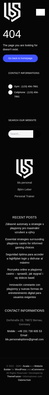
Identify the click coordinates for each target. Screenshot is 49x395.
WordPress (20, 369)
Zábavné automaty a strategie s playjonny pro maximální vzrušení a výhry (24, 228)
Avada (26, 366)
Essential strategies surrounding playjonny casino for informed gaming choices (24, 243)
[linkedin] (33, 206)
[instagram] (18, 103)
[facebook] (9, 103)
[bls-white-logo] (12, 4)
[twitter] (13, 103)
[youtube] (29, 206)
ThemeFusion (14, 376)
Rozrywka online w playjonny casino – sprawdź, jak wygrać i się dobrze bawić (24, 273)
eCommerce (37, 369)
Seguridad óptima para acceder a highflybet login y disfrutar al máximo (25, 258)
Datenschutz (24, 380)
